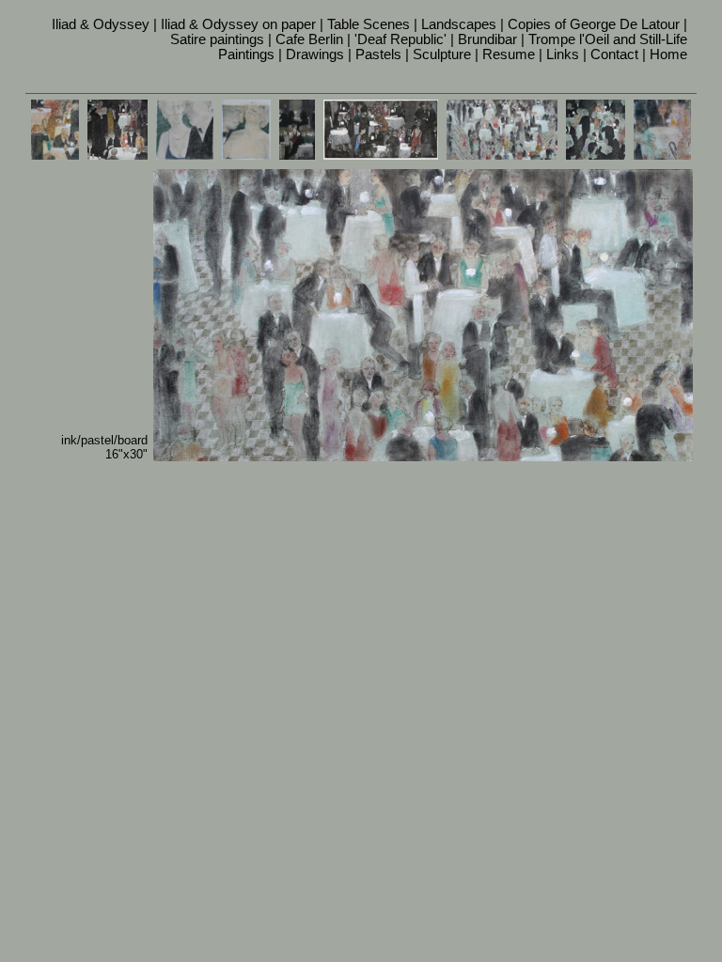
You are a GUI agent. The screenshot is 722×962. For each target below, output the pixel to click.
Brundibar (487, 39)
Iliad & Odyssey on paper (238, 24)
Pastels (378, 54)
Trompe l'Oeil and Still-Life (607, 39)
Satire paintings (217, 39)
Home (668, 54)
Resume (508, 54)
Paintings (246, 54)
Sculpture (442, 54)
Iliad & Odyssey (100, 24)
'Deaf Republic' (400, 39)
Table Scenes (368, 24)
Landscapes (458, 24)
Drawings (315, 54)
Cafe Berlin (309, 39)
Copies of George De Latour (594, 24)
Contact (614, 54)
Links (562, 54)
